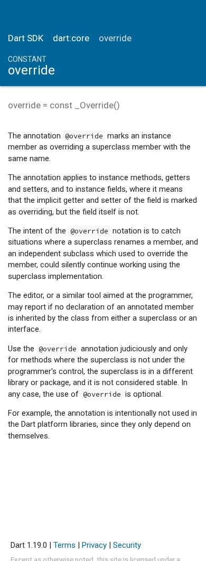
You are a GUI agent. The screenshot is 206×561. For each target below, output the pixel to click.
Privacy (94, 545)
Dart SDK (25, 38)
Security (127, 545)
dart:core (71, 38)
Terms (64, 545)
